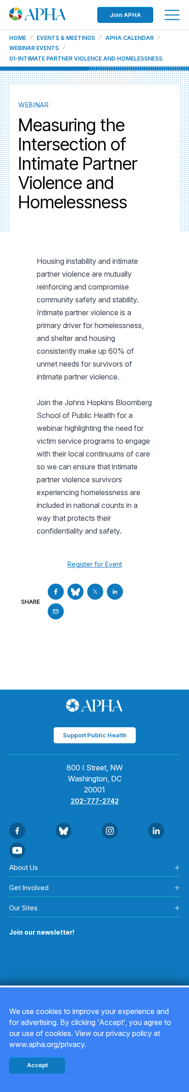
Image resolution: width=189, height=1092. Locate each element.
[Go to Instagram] (110, 831)
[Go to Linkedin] (115, 592)
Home (17, 38)
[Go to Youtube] (17, 850)
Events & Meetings (66, 38)
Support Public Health (95, 735)
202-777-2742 (95, 801)
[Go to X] (95, 592)
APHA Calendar (130, 38)
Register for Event (94, 564)
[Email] (56, 611)
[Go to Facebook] (56, 592)
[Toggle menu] (172, 15)
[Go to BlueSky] (75, 592)
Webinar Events (34, 48)
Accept (37, 1065)
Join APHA (125, 14)
